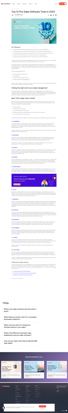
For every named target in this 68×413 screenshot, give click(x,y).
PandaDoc (16, 228)
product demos (25, 79)
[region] (29, 408)
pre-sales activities (18, 71)
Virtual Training (17, 389)
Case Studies (28, 394)
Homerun (15, 210)
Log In (56, 3)
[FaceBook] (64, 410)
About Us (30, 3)
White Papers (28, 391)
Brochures (27, 396)
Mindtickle (16, 219)
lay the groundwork (48, 64)
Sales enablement (6, 373)
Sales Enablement (18, 396)
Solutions (18, 3)
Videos (27, 398)
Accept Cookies (42, 406)
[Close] (53, 406)
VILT (16, 390)
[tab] (21, 310)
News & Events (37, 393)
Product (13, 3)
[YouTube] (66, 410)
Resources (24, 3)
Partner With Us (38, 394)
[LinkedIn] (62, 410)
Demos (16, 397)
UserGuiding (16, 166)
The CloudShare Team (18, 14)
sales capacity (16, 68)
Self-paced (17, 392)
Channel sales (17, 401)
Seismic (15, 157)
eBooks (27, 387)
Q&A (27, 402)
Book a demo (62, 3)
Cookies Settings (42, 408)
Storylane (16, 135)
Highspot (15, 199)
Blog (18, 362)
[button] (3, 407)
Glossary (27, 400)
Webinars (27, 389)
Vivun (14, 189)
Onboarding (17, 394)
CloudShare (16, 121)
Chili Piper (16, 250)
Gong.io (15, 147)
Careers (36, 391)
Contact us (37, 396)
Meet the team (37, 387)
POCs (16, 399)
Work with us (37, 389)
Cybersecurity (17, 403)
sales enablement (30, 60)
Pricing (36, 3)
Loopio (15, 237)
